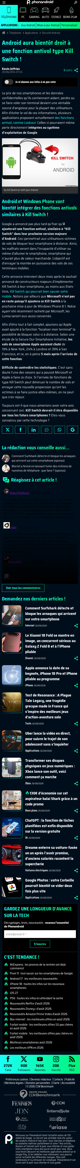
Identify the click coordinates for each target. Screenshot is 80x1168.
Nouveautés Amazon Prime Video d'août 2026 (38, 1014)
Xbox (28, 783)
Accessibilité (68, 1083)
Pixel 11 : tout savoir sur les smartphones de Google (41, 973)
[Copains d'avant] (58, 1119)
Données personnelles (38, 1083)
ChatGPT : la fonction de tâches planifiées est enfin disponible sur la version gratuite (49, 825)
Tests (28, 723)
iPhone (29, 685)
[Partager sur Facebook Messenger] (46, 430)
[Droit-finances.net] (22, 1119)
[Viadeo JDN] (22, 1127)
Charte (55, 1083)
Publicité (70, 1079)
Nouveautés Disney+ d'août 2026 (30, 1009)
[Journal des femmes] (22, 1103)
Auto (45, 16)
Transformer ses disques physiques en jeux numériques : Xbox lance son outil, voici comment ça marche (50, 768)
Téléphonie (9, 16)
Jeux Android (28, 25)
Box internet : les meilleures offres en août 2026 (40, 1019)
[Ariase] (58, 1127)
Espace (56, 16)
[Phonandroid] (9, 1139)
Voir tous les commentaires (23, 587)
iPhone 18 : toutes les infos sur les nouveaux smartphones (37, 985)
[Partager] (76, 70)
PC (23, 16)
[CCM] (58, 1103)
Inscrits (56, 1067)
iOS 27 (14, 993)
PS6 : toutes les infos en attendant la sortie (36, 998)
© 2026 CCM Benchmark (40, 1086)
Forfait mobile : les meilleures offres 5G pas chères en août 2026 (41, 1026)
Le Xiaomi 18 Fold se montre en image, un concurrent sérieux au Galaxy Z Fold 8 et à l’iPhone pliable (50, 643)
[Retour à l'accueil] (40, 2)
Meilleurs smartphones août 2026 (31, 1042)
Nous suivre (72, 430)
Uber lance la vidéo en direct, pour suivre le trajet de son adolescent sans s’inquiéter (47, 738)
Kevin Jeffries (11, 68)
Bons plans (31, 810)
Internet (29, 625)
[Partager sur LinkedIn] (33, 430)
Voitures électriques (36, 870)
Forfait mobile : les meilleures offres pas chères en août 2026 (41, 1035)
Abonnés (40, 1067)
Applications (31, 33)
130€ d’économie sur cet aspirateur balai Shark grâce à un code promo (51, 798)
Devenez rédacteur (40, 1079)
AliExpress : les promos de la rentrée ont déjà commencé (38, 966)
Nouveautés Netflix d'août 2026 (30, 1003)
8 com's (68, 70)
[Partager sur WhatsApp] (59, 430)
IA (26, 838)
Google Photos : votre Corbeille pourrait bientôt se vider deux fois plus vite (49, 885)
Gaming (34, 16)
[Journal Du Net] (22, 1111)
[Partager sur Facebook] (20, 430)
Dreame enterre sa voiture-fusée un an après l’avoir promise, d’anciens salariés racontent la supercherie (51, 855)
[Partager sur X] (7, 430)
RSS (72, 1067)
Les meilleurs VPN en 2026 (26, 1048)
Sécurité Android (51, 33)
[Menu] (4, 2)
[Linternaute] (58, 1111)
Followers (24, 1067)
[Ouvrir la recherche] (75, 2)
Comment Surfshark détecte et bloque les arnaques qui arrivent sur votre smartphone (50, 613)
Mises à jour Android (48, 25)
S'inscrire (40, 944)
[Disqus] (40, 535)
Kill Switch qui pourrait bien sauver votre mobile (35, 294)
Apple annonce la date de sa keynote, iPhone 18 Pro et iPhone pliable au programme (51, 673)
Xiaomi (29, 658)
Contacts (58, 1079)
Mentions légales (14, 1083)
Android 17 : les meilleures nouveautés (33, 979)
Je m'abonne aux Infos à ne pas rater (35, 82)
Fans (8, 1067)
